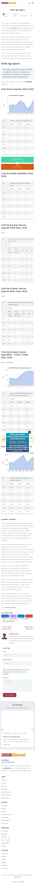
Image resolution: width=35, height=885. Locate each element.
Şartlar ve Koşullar (5, 840)
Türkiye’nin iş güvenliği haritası (11, 737)
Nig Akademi (14, 28)
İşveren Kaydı (4, 805)
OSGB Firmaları (5, 853)
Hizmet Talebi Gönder (6, 814)
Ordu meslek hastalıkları (8, 621)
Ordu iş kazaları (25, 619)
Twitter (14, 616)
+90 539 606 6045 (7, 762)
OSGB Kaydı (4, 780)
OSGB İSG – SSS (5, 837)
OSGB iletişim (4, 831)
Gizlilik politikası (5, 843)
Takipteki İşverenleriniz (6, 795)
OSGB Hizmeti (14, 634)
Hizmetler (3, 859)
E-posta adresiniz (7, 659)
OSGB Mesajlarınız (5, 820)
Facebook (5, 616)
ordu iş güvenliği (13, 619)
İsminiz (4, 651)
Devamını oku (6, 744)
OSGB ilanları (4, 789)
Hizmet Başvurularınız (6, 792)
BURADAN (29, 82)
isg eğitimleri (7, 72)
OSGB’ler (3, 808)
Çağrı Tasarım (17, 877)
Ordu (4, 619)
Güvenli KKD (28, 69)
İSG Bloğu (3, 846)
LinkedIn (22, 616)
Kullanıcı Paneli (4, 798)
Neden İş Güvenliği (10, 607)
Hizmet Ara (4, 783)
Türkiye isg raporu (23, 16)
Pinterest (30, 616)
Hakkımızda (4, 834)
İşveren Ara (4, 786)
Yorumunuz (5, 678)
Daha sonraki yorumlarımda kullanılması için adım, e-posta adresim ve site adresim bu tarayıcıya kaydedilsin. (16, 672)
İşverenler (3, 811)
